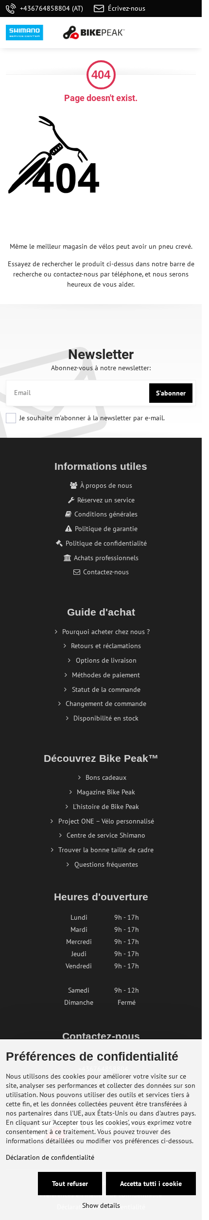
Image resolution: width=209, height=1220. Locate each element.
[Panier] (166, 32)
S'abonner (171, 393)
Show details (101, 1205)
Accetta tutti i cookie (151, 1183)
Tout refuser (70, 1183)
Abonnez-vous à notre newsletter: (101, 367)
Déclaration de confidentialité (50, 1157)
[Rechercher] (143, 32)
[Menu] (190, 32)
